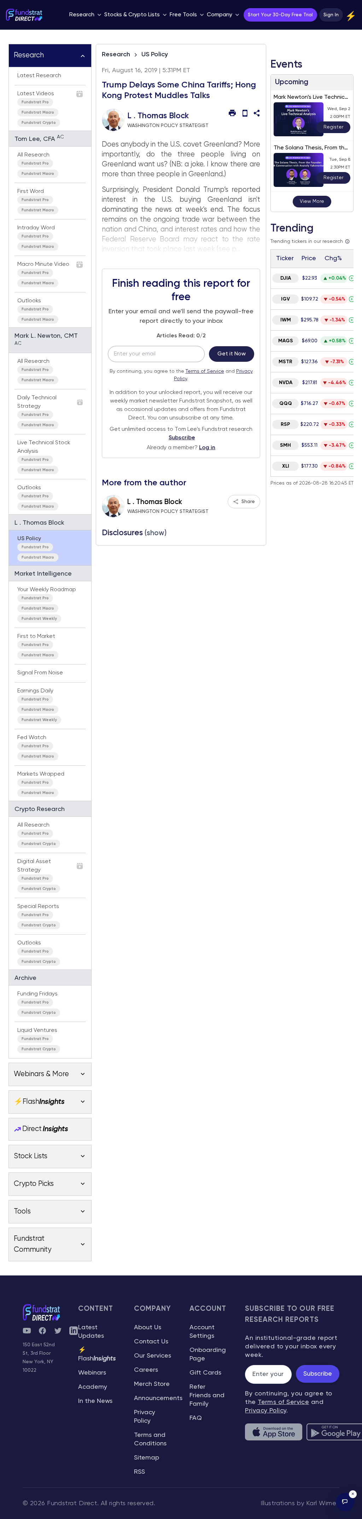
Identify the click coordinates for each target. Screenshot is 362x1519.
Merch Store (152, 1384)
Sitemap (146, 1458)
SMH (285, 445)
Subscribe (182, 438)
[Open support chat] (345, 1502)
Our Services (152, 1356)
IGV (285, 299)
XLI (285, 466)
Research (116, 54)
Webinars (92, 1373)
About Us (147, 1327)
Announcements (158, 1398)
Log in (207, 448)
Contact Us (151, 1341)
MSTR (285, 361)
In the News (95, 1401)
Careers (146, 1370)
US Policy (154, 54)
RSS (139, 1472)
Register (333, 127)
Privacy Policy (265, 1410)
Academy (92, 1387)
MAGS (285, 340)
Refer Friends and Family (206, 1395)
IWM (285, 320)
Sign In (331, 14)
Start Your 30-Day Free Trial (280, 14)
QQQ (285, 403)
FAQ (195, 1418)
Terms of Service (205, 371)
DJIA (285, 278)
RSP (285, 424)
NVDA (285, 382)
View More (312, 201)
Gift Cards (205, 1373)
